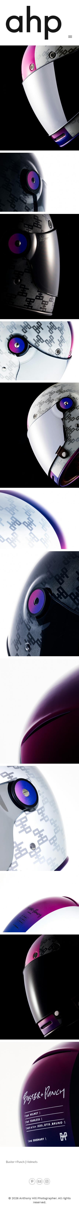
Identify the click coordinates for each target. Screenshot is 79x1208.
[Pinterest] (32, 1181)
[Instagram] (47, 1181)
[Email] (39, 1181)
